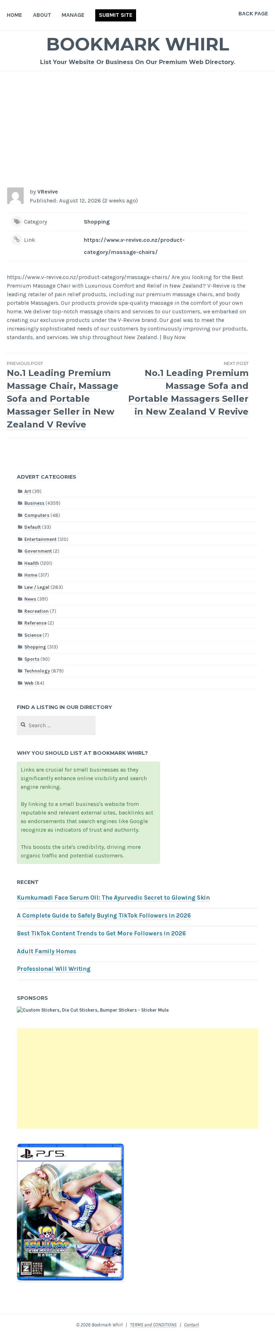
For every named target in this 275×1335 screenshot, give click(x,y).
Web (29, 683)
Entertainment (40, 539)
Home (14, 14)
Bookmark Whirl (137, 44)
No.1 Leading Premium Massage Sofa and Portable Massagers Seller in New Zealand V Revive (188, 389)
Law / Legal (36, 587)
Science (33, 635)
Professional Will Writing (54, 968)
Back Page (253, 13)
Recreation (36, 611)
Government (38, 551)
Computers (36, 515)
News (30, 599)
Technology (37, 671)
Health (31, 563)
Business (34, 503)
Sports (31, 659)
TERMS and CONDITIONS (153, 1324)
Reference (35, 623)
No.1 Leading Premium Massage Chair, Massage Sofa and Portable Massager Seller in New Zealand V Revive (63, 395)
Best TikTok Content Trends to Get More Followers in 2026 (101, 933)
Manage (73, 14)
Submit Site (115, 14)
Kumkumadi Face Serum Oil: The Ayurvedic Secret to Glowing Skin (113, 897)
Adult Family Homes (46, 951)
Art (27, 491)
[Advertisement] (137, 125)
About (42, 14)
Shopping (97, 221)
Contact (191, 1324)
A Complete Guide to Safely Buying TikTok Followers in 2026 (104, 915)
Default (32, 527)
